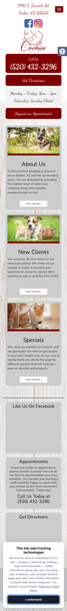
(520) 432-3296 (33, 66)
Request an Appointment (33, 113)
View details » (33, 203)
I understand (33, 599)
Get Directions (33, 80)
